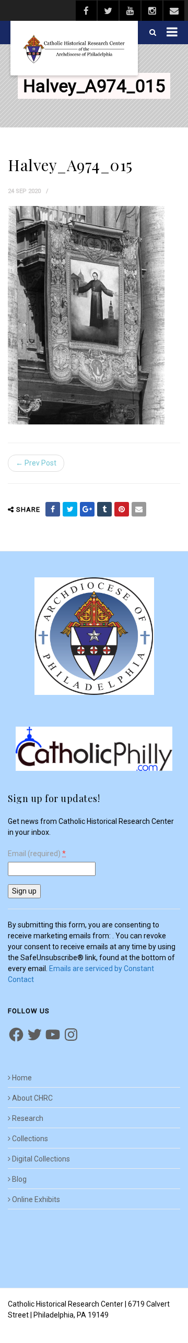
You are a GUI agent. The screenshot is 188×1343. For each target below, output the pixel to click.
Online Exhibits (36, 1199)
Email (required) (37, 853)
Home (22, 1078)
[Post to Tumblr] (104, 509)
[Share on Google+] (87, 509)
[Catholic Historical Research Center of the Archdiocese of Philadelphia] (74, 48)
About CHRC (32, 1098)
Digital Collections (41, 1159)
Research (27, 1118)
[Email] (139, 509)
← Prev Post (36, 463)
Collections (30, 1138)
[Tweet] (70, 509)
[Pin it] (121, 509)
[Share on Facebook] (52, 509)
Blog (19, 1179)
